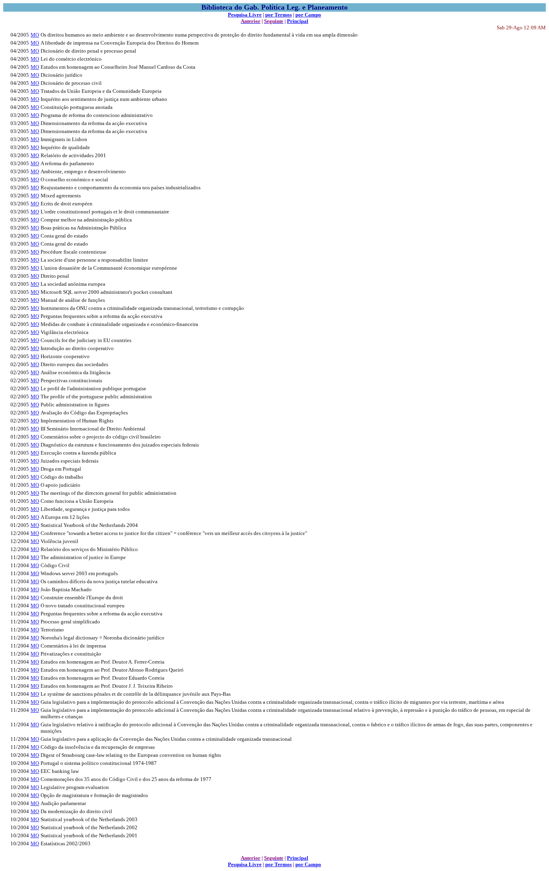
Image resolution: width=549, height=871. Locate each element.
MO (35, 35)
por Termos (278, 15)
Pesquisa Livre (245, 15)
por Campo (308, 15)
